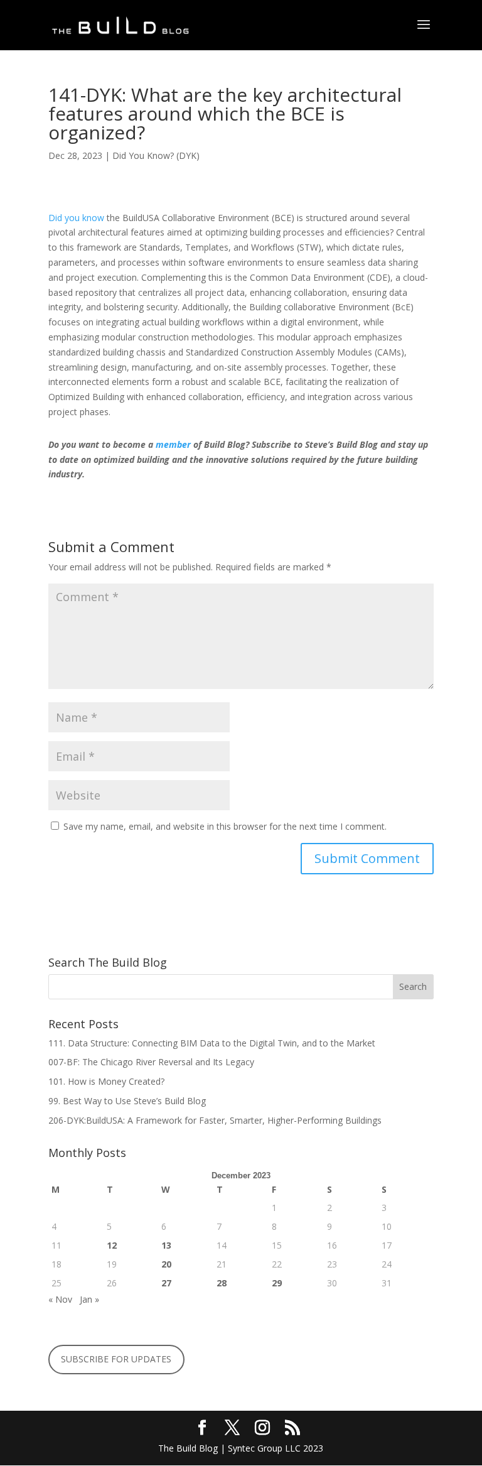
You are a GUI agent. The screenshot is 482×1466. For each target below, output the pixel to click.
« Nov (60, 1299)
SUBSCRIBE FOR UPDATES (116, 1359)
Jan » (89, 1299)
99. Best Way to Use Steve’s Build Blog (128, 1101)
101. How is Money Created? (106, 1081)
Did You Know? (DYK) (156, 155)
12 (112, 1245)
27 (166, 1283)
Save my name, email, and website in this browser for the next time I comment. (225, 826)
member (173, 444)
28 (222, 1283)
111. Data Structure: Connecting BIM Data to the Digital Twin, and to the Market (213, 1043)
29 (277, 1283)
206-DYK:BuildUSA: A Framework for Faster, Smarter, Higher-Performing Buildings (215, 1120)
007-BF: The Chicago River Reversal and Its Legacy (152, 1062)
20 (166, 1264)
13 (166, 1245)
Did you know (76, 218)
